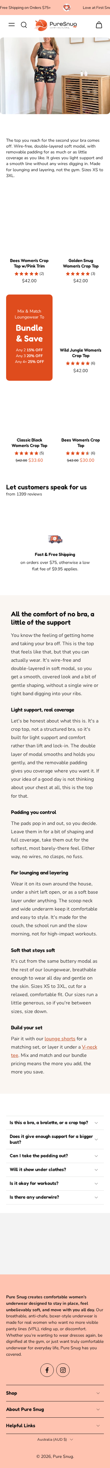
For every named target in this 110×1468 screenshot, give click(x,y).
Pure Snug (63, 1456)
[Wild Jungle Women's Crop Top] (80, 318)
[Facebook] (47, 1370)
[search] (24, 24)
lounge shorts (60, 1038)
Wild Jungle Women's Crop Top (80, 352)
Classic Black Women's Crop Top (29, 442)
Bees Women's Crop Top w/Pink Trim (29, 263)
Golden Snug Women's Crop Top (81, 263)
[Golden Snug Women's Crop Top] (80, 228)
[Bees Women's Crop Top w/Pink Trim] (29, 228)
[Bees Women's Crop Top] (80, 407)
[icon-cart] (97, 24)
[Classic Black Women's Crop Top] (29, 407)
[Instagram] (63, 1370)
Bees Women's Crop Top (80, 442)
